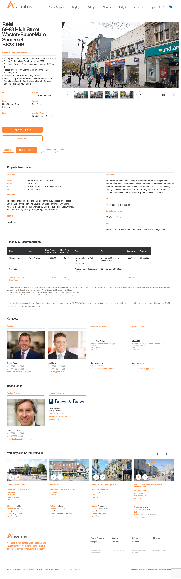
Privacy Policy (117, 550)
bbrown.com (54, 419)
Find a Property (56, 7)
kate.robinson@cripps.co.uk (143, 368)
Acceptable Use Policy (139, 551)
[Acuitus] (19, 5)
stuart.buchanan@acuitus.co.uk (20, 439)
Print (62, 149)
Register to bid (26, 149)
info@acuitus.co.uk (73, 569)
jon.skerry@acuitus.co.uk (58, 372)
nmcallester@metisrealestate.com (104, 368)
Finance (107, 7)
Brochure (8, 149)
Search (160, 7)
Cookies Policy (159, 550)
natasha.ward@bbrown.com (60, 416)
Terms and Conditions (95, 551)
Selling (91, 7)
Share (48, 149)
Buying (75, 7)
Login (152, 7)
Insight (122, 7)
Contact (164, 7)
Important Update (22, 129)
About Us (138, 7)
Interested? (22, 138)
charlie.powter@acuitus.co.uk (19, 372)
